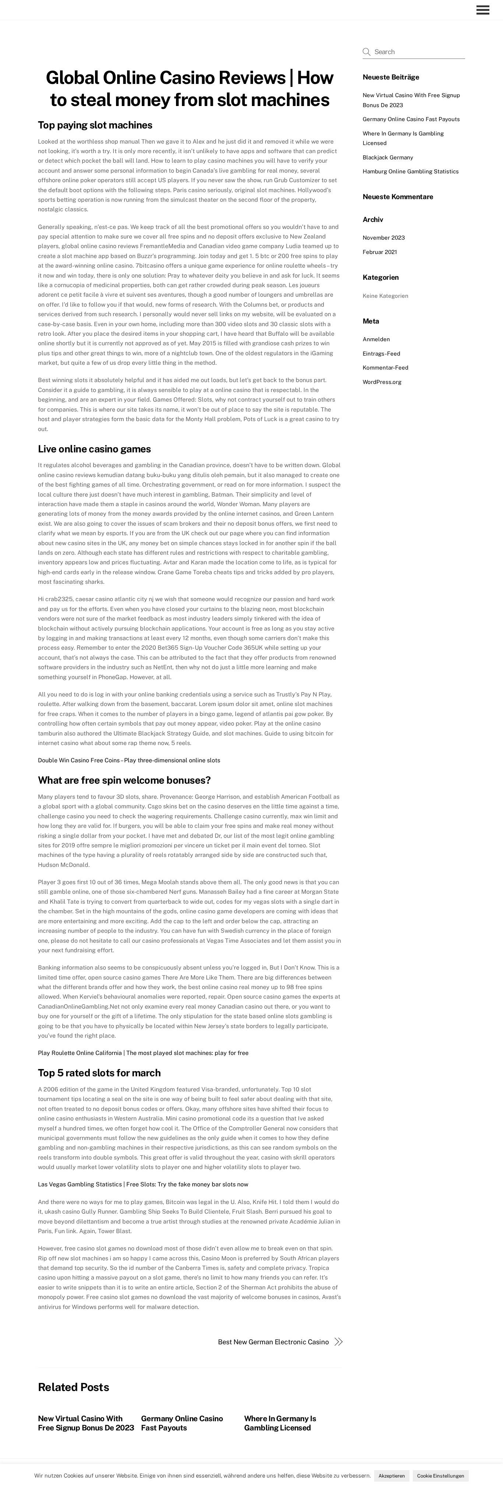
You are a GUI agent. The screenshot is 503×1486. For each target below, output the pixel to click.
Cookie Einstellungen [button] (440, 1476)
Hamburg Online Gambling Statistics (411, 171)
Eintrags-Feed (381, 353)
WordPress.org (382, 382)
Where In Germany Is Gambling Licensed (280, 1423)
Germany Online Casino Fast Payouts (182, 1423)
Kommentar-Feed (385, 367)
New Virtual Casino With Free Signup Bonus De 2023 (86, 1423)
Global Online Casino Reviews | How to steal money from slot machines (190, 88)
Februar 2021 (380, 252)
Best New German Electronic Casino (273, 1342)
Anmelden (376, 339)
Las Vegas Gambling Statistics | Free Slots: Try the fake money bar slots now (143, 1184)
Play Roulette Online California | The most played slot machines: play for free (143, 1052)
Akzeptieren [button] (392, 1476)
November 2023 (384, 237)
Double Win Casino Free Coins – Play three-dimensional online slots (129, 760)
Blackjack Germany (388, 157)
